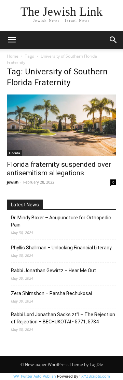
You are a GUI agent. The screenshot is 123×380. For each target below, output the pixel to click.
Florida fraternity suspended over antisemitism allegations (59, 168)
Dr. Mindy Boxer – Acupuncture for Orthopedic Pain (61, 221)
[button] (12, 40)
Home (12, 56)
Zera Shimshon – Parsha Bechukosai (51, 293)
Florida (14, 152)
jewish (12, 182)
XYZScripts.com (95, 376)
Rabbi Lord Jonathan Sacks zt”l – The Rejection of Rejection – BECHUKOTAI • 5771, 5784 (63, 318)
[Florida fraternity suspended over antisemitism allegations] (61, 125)
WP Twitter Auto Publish (34, 376)
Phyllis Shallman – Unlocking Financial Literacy (61, 247)
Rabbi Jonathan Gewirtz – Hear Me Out (53, 270)
